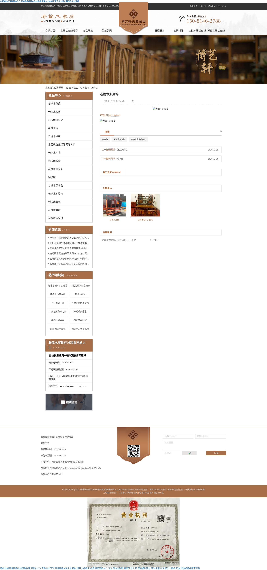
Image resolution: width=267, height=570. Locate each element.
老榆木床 (53, 128)
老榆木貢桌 (54, 202)
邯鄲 (129, 493)
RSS (218, 6)
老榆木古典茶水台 (80, 329)
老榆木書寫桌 (57, 320)
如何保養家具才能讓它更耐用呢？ (70, 248)
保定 (148, 493)
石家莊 (161, 493)
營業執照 (107, 30)
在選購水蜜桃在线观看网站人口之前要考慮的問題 (70, 253)
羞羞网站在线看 (115, 568)
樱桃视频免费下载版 (190, 568)
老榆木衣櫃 (54, 161)
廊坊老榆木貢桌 (57, 329)
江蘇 (121, 493)
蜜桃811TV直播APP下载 (42, 568)
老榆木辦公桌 (55, 120)
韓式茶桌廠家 (80, 311)
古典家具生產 (57, 303)
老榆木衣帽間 (55, 169)
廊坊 (125, 493)
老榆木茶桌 (54, 103)
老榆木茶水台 (55, 185)
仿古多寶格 (122, 149)
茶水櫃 (120, 159)
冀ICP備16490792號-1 (158, 490)
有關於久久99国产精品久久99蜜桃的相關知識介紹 (70, 264)
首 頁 (68, 88)
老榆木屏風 (54, 210)
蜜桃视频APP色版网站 (65, 568)
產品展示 (88, 30)
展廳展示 (160, 30)
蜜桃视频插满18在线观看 (194, 490)
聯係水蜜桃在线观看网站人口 (216, 32)
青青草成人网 (130, 568)
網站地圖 (212, 6)
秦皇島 (138, 493)
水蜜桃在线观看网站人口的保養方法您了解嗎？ (70, 238)
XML (224, 6)
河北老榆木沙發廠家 (58, 285)
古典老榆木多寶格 (80, 303)
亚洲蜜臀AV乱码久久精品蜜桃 (165, 568)
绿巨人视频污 (83, 568)
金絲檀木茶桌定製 (57, 311)
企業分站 (202, 6)
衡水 (156, 493)
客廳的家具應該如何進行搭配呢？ (70, 259)
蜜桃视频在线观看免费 (19, 568)
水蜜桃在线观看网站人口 (69, 32)
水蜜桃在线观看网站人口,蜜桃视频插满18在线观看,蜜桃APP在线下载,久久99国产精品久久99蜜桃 (39, 1)
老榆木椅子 (80, 294)
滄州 (152, 493)
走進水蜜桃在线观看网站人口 (197, 32)
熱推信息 (193, 6)
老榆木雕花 (54, 136)
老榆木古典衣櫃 (57, 294)
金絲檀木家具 (55, 218)
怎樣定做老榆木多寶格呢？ (119, 240)
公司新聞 (178, 30)
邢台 (143, 493)
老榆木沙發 (54, 152)
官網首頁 (50, 30)
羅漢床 (52, 177)
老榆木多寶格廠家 (138, 139)
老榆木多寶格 (91, 88)
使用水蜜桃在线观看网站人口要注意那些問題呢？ (70, 243)
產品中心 (78, 88)
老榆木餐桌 (54, 111)
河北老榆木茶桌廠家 (80, 285)
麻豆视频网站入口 (99, 568)
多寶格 (105, 139)
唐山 (133, 493)
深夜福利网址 (144, 568)
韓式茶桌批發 (80, 320)
